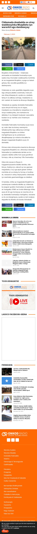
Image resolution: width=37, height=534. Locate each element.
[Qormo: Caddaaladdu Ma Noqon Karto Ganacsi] (7, 371)
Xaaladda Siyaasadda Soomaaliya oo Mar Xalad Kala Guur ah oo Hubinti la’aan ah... (23, 379)
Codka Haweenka (10, 481)
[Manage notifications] (3, 530)
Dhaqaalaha (8, 508)
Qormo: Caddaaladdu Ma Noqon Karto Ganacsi (22, 369)
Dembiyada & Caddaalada (13, 497)
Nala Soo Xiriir (9, 513)
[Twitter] (6, 2)
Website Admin (15, 30)
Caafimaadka (8, 464)
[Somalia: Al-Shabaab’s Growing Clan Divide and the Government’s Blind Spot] (7, 390)
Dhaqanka (7, 472)
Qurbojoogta (8, 502)
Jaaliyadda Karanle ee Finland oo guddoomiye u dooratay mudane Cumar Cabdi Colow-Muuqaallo (23, 242)
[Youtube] (9, 2)
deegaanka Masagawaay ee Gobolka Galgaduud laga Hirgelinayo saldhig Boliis (21, 270)
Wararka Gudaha (9, 450)
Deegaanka (8, 475)
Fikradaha (7, 469)
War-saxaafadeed (10, 491)
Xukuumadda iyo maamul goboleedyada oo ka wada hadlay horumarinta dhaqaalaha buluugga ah (24, 233)
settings (16, 528)
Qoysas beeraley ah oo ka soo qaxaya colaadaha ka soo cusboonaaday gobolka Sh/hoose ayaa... (23, 223)
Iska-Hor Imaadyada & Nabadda (15, 478)
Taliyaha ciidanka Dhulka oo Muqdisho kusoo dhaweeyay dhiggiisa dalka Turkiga (21, 262)
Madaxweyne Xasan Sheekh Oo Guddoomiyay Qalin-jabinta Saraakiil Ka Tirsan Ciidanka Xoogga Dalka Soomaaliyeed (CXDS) (22, 252)
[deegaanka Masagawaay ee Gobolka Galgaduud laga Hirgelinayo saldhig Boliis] (7, 271)
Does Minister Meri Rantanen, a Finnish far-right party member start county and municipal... (23, 398)
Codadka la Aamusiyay (12, 494)
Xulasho (6, 459)
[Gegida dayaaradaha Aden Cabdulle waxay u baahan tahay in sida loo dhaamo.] (7, 418)
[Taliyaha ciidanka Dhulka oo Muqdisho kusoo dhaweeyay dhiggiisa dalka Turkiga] (7, 263)
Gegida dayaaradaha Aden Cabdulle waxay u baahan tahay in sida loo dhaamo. (22, 416)
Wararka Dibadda (10, 453)
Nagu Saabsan (9, 511)
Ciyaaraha (7, 505)
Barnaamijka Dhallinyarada (13, 486)
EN (31, 2)
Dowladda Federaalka (11, 456)
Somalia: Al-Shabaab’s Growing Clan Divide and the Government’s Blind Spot (24, 388)
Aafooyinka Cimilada (11, 488)
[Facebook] (3, 2)
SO (24, 2)
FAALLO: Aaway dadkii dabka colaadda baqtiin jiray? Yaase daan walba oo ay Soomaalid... (23, 407)
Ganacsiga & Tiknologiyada (13, 461)
